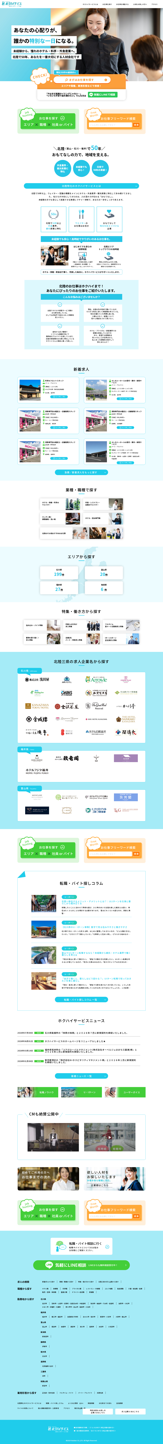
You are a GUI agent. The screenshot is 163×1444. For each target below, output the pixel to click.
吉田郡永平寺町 (72, 1317)
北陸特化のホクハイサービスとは (29, 1403)
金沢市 (44, 1303)
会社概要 (119, 1403)
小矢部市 (111, 1327)
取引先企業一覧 (80, 1408)
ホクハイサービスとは (90, 4)
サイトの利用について (25, 1408)
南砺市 (63, 1327)
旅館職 (55, 1289)
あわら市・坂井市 (89, 1317)
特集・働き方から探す (86, 1282)
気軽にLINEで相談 (104, 94)
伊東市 (44, 1346)
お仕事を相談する (122, 4)
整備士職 (64, 1292)
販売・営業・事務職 (49, 1292)
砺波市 (54, 1327)
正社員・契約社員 (48, 1393)
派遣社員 (100, 1393)
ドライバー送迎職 (78, 1292)
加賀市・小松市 (124, 1303)
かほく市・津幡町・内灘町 (51, 1307)
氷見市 (101, 1327)
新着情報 (91, 1403)
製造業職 (120, 1289)
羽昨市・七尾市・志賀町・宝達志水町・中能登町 (69, 1303)
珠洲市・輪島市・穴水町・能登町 (102, 1303)
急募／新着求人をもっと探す (81, 472)
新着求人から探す (48, 1282)
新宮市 (44, 1386)
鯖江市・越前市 (57, 1317)
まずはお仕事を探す (81, 80)
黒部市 (73, 1327)
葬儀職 (91, 1292)
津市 (43, 1376)
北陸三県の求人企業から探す (108, 1282)
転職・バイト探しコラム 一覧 (80, 999)
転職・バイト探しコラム (54, 1403)
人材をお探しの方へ (140, 4)
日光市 (44, 1356)
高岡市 (91, 1327)
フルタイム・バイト (66, 1393)
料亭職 (65, 1289)
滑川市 (82, 1327)
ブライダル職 (76, 1289)
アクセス (154, 4)
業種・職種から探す (66, 1282)
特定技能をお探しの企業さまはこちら (98, 1411)
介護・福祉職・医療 (135, 1289)
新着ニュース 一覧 (81, 1076)
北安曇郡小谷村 (47, 1366)
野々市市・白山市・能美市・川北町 (78, 1307)
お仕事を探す (107, 4)
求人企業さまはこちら (130, 1411)
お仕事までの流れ (105, 1403)
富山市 (44, 1327)
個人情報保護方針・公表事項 (48, 1408)
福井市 (44, 1317)
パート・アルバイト (85, 1393)
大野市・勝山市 (121, 1317)
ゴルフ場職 (109, 1289)
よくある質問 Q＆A (75, 1403)
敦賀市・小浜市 (105, 1317)
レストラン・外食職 (93, 1289)
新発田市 (45, 1336)
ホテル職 (45, 1289)
